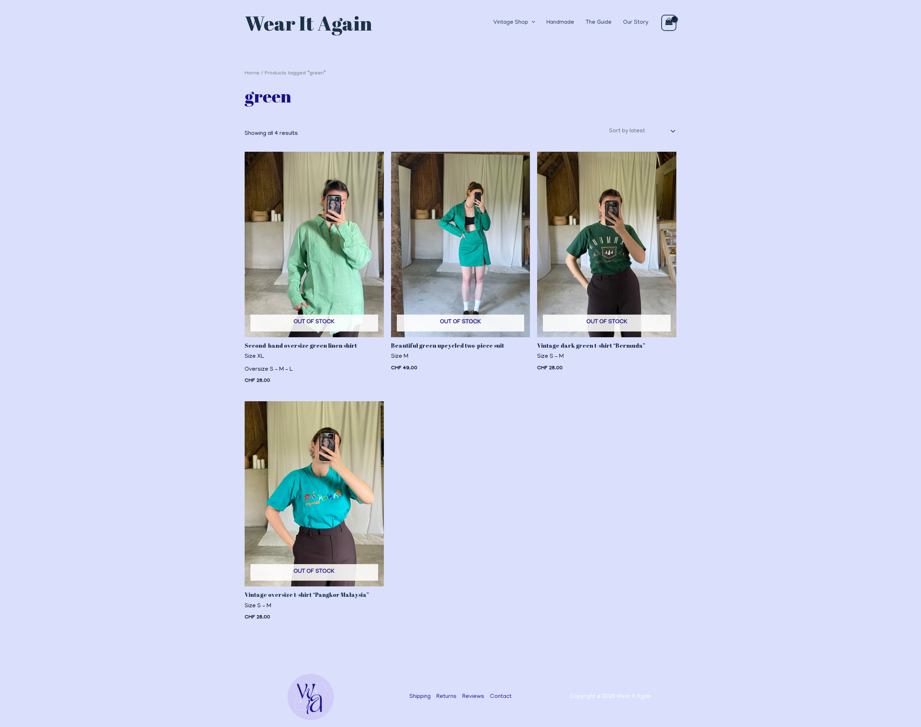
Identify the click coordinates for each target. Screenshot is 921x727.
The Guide (599, 22)
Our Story (635, 22)
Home (252, 73)
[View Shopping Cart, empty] (668, 23)
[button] (531, 23)
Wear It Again (308, 23)
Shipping (420, 697)
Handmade (560, 22)
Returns (446, 697)
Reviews (473, 697)
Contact (501, 697)
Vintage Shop (510, 22)
